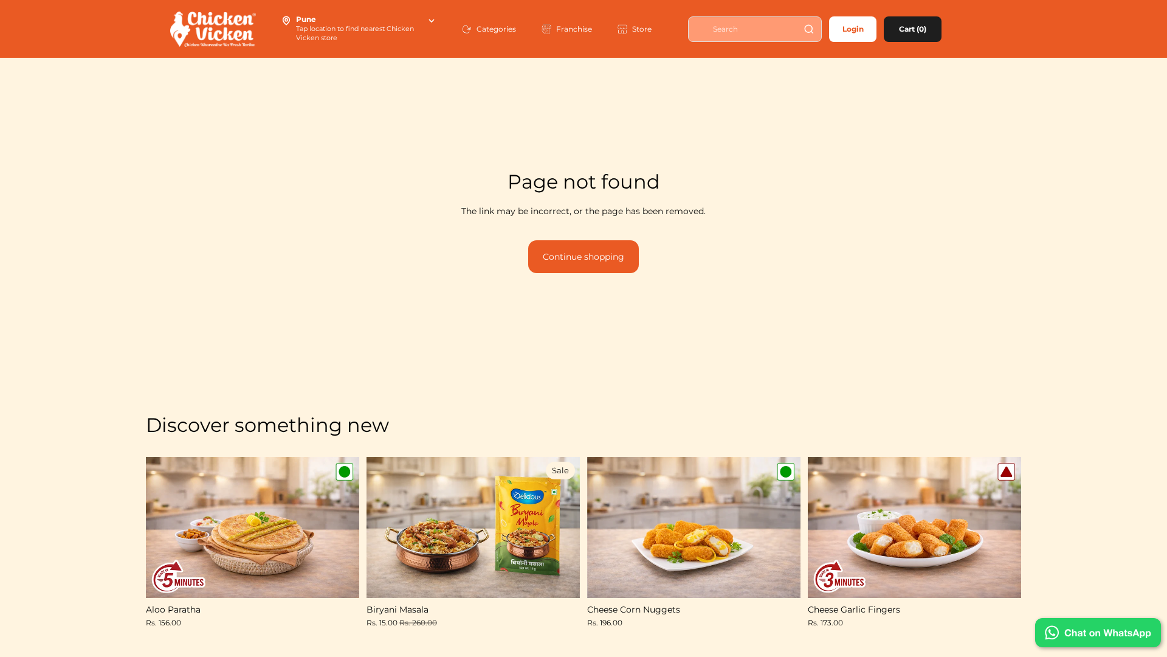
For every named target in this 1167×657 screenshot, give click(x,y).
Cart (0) (912, 28)
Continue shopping (583, 256)
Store (642, 28)
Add (350, 579)
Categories (496, 28)
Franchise (574, 28)
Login (853, 28)
